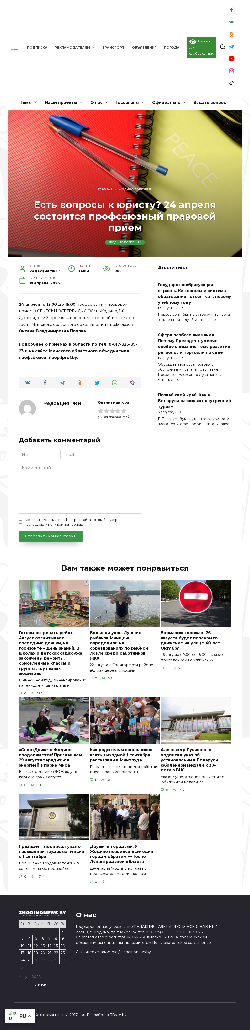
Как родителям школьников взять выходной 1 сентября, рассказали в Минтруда (121, 754)
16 (63, 946)
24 (23, 960)
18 (29, 953)
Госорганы (127, 102)
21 (49, 953)
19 (36, 953)
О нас (96, 102)
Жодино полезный (125, 242)
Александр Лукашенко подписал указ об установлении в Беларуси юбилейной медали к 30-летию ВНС (189, 759)
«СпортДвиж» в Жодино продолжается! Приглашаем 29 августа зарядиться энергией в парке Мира (50, 757)
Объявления (144, 47)
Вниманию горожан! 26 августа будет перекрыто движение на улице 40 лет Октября (190, 640)
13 (43, 946)
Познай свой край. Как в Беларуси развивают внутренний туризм (194, 401)
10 (23, 946)
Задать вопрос (210, 102)
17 (22, 953)
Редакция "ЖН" (63, 403)
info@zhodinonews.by (131, 952)
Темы (26, 102)
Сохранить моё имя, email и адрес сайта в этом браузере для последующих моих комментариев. (75, 522)
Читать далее (204, 319)
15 (56, 946)
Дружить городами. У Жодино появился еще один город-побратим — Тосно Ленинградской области (121, 854)
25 (29, 960)
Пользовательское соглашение (181, 942)
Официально (166, 102)
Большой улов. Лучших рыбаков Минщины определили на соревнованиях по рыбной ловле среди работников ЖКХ (119, 646)
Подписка (37, 47)
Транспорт (113, 47)
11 (29, 946)
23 (63, 953)
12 (36, 946)
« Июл (40, 985)
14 (49, 946)
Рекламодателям (72, 47)
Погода (171, 47)
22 (56, 953)
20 (43, 953)
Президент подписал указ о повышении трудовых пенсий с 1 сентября (51, 851)
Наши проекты (61, 102)
